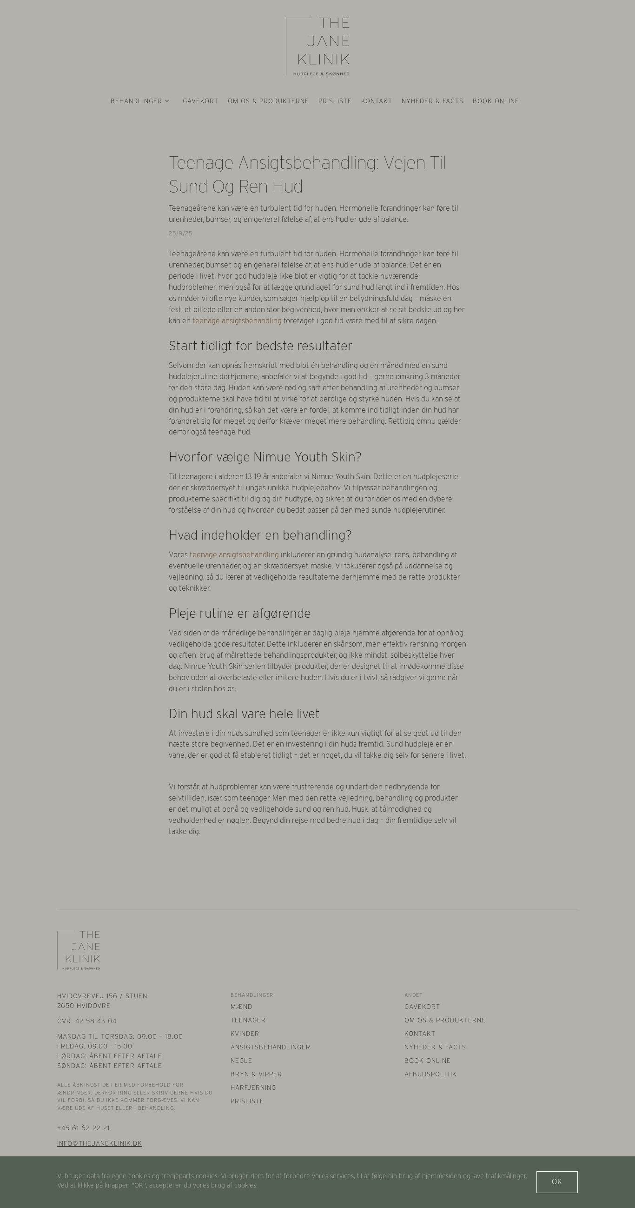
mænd (241, 1006)
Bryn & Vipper (256, 1074)
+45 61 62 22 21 (83, 1128)
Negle (241, 1060)
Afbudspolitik (430, 1074)
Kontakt (376, 101)
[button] (140, 101)
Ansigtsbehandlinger (271, 1047)
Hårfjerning (253, 1087)
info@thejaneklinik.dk (99, 1143)
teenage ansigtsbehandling (237, 320)
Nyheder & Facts (432, 101)
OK (557, 1181)
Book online (496, 101)
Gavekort (200, 101)
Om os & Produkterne (445, 1020)
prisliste (335, 101)
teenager (248, 1020)
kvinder (245, 1033)
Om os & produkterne (268, 101)
